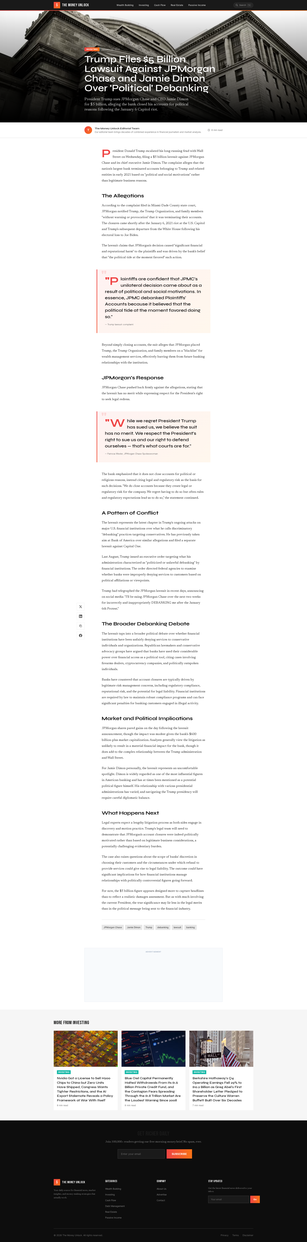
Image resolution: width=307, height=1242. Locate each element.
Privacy (224, 1235)
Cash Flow (160, 5)
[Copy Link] (80, 626)
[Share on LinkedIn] (80, 616)
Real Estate (177, 5)
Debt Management (115, 1206)
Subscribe (179, 1153)
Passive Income (197, 5)
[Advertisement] (153, 976)
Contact (161, 1200)
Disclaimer (248, 1235)
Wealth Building (125, 5)
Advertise (162, 1194)
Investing (144, 5)
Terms (235, 1235)
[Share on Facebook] (80, 635)
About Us (161, 1188)
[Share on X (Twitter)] (80, 607)
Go (255, 1199)
